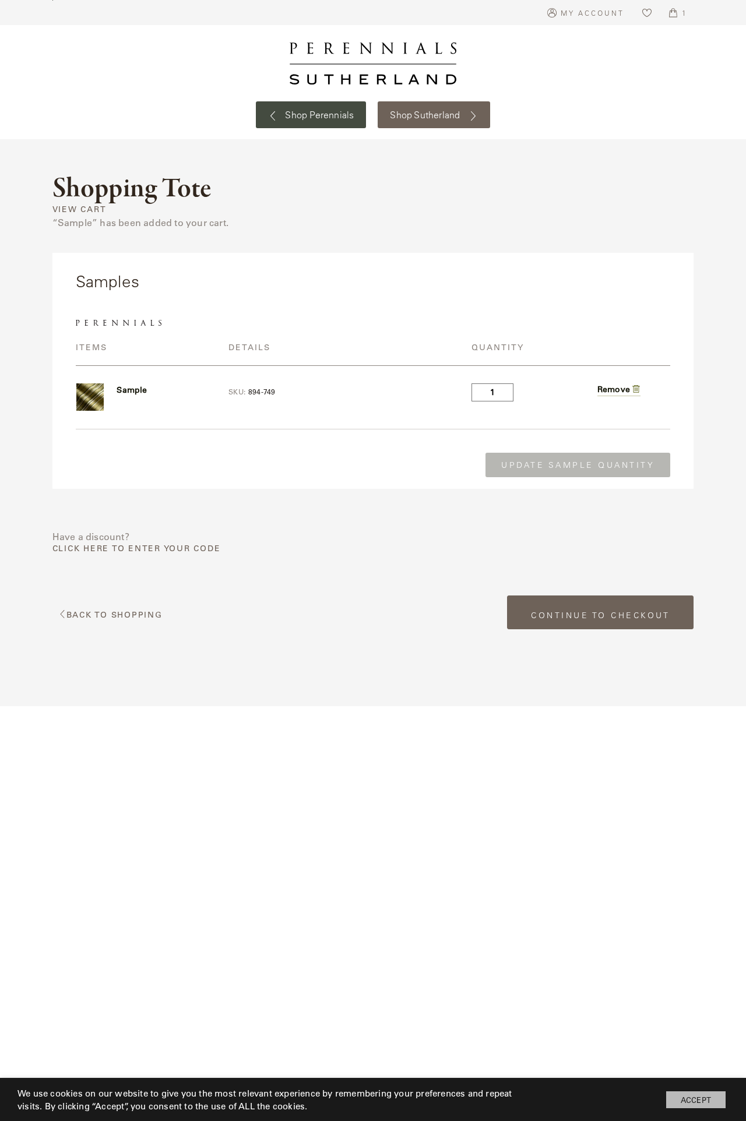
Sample (132, 390)
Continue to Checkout (600, 615)
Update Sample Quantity (577, 465)
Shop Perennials (318, 115)
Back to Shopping (114, 615)
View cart (79, 209)
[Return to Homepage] (373, 63)
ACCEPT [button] (696, 1100)
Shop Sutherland (426, 115)
